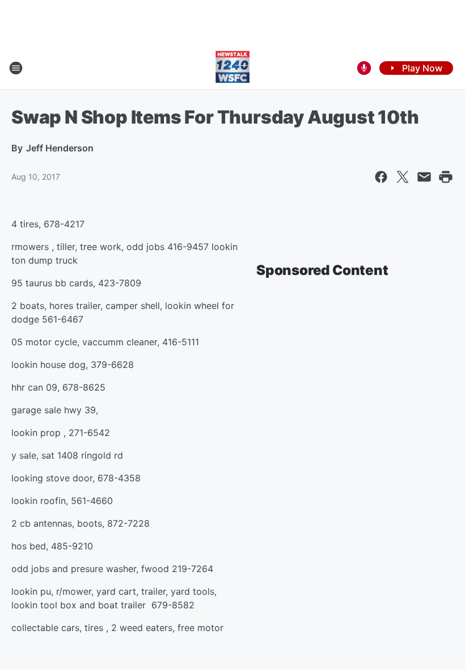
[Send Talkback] (364, 68)
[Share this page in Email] (424, 177)
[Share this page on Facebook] (381, 177)
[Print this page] (446, 177)
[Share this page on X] (403, 177)
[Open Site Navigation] (16, 68)
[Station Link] (232, 68)
